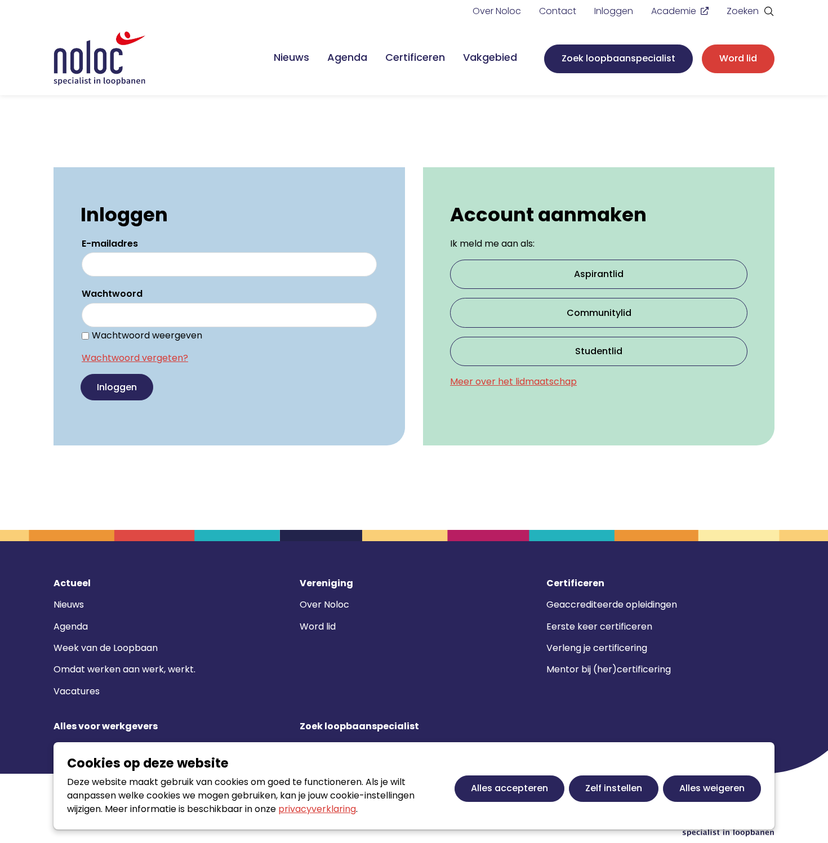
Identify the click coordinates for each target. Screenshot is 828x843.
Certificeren (415, 57)
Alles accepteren (509, 788)
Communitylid (599, 312)
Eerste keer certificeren (599, 626)
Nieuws (291, 57)
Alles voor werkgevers (106, 726)
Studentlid (598, 351)
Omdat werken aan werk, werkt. (124, 669)
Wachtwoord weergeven (147, 335)
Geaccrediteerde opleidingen (611, 604)
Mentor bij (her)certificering (608, 669)
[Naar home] (100, 59)
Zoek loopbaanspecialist (618, 58)
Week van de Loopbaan (106, 647)
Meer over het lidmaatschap (513, 381)
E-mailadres (110, 243)
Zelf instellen (613, 788)
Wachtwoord (112, 293)
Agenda (347, 57)
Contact (557, 11)
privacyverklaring (317, 808)
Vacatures (77, 691)
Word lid (738, 58)
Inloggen (613, 11)
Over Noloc (497, 11)
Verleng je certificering (596, 647)
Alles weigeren (712, 788)
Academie (673, 11)
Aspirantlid (599, 273)
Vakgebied (490, 57)
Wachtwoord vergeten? (135, 357)
